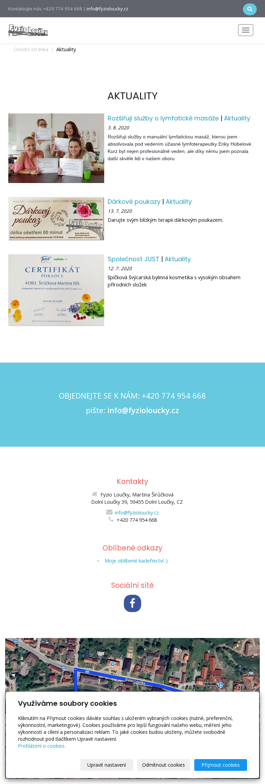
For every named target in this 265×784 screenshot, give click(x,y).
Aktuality (237, 118)
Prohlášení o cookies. (42, 745)
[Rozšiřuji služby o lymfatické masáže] (56, 147)
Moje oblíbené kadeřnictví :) (136, 560)
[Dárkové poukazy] (56, 218)
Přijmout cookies (221, 765)
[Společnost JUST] (56, 289)
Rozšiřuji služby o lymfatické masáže (164, 118)
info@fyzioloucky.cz (107, 9)
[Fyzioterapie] (28, 29)
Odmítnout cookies (163, 765)
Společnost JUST (134, 259)
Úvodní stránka (30, 49)
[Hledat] (250, 9)
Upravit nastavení (106, 765)
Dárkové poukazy (135, 201)
